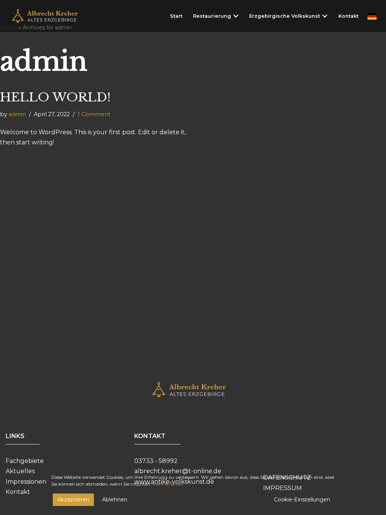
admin (17, 114)
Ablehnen (114, 499)
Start (176, 16)
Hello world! (55, 97)
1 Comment (94, 114)
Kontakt (348, 16)
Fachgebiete (25, 460)
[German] (372, 16)
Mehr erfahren (168, 484)
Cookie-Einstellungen (302, 499)
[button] (236, 16)
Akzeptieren (73, 499)
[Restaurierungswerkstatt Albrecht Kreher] (50, 16)
